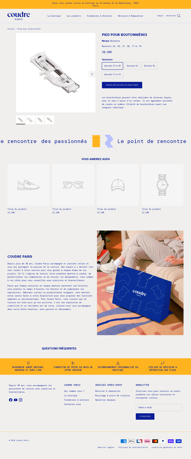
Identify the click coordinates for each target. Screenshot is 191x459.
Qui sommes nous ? (74, 391)
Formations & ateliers (76, 399)
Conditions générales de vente (167, 447)
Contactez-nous (72, 404)
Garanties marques (105, 399)
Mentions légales (106, 447)
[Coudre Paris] (18, 16)
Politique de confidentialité (133, 447)
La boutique (54, 15)
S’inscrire (145, 416)
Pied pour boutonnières (29, 29)
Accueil (11, 29)
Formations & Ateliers (99, 15)
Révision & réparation (107, 391)
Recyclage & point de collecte (112, 395)
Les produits (74, 15)
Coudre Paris (22, 440)
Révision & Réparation (130, 15)
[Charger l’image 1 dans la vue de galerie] (55, 72)
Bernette (115, 40)
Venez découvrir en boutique (122, 85)
